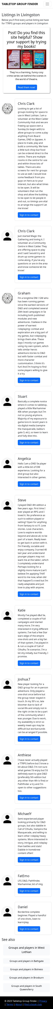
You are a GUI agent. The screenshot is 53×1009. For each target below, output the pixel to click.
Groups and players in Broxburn (26, 977)
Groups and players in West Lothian (26, 950)
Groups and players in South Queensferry (26, 987)
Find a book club (33, 1004)
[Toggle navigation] (47, 4)
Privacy (43, 1001)
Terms (9, 1004)
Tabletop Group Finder (20, 4)
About (18, 1004)
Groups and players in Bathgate (27, 961)
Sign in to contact (29, 215)
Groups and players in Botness (26, 969)
